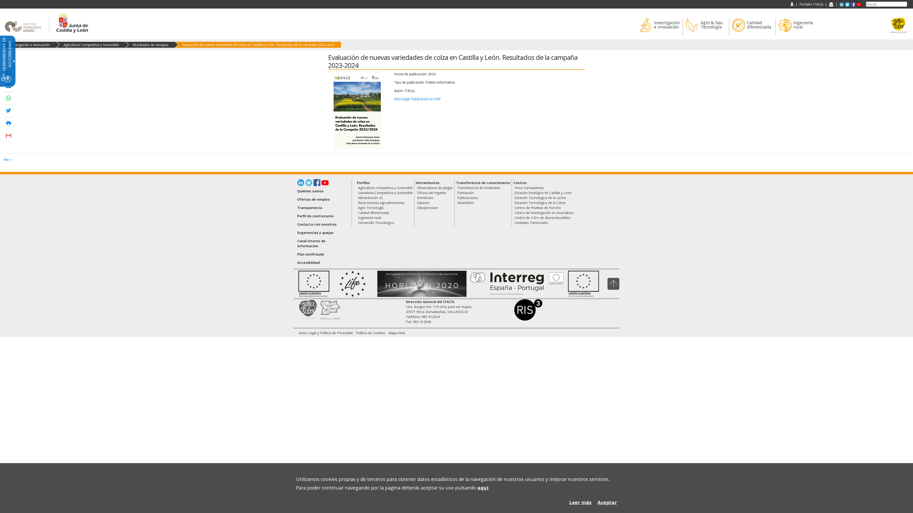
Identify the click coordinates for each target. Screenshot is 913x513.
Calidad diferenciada (373, 212)
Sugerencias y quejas (315, 232)
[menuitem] (659, 26)
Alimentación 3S (370, 197)
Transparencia (309, 207)
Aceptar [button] (607, 502)
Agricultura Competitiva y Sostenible (91, 45)
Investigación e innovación (29, 45)
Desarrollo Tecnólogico (376, 222)
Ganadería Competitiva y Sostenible (385, 192)
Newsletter (465, 202)
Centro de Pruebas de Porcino (538, 207)
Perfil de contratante (315, 216)
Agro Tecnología (371, 207)
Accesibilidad (308, 262)
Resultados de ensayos (150, 45)
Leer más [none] (580, 502)
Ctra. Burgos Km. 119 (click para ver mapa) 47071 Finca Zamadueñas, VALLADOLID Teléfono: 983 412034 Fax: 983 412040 (438, 311)
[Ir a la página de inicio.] (24, 22)
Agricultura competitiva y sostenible (385, 187)
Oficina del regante (431, 192)
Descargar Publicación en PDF (417, 99)
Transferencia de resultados (478, 187)
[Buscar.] (905, 4)
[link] (325, 333)
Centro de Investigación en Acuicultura (544, 212)
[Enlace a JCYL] (72, 22)
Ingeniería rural (369, 217)
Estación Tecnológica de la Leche (540, 197)
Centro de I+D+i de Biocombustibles (543, 217)
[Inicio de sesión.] (792, 4)
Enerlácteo (425, 197)
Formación (465, 192)
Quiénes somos (310, 191)
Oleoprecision (427, 207)
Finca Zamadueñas (529, 187)
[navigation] (811, 4)
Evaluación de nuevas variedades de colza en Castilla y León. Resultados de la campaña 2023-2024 (258, 45)
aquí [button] (482, 487)
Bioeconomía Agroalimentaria (381, 202)
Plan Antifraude (310, 254)
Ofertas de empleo (313, 199)
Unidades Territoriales (531, 222)
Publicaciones (467, 197)
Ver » (7, 159)
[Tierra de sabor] (308, 309)
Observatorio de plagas (435, 187)
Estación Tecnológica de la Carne (540, 202)
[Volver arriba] (613, 283)
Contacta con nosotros (317, 224)
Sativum (423, 202)
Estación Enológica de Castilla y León (543, 192)
